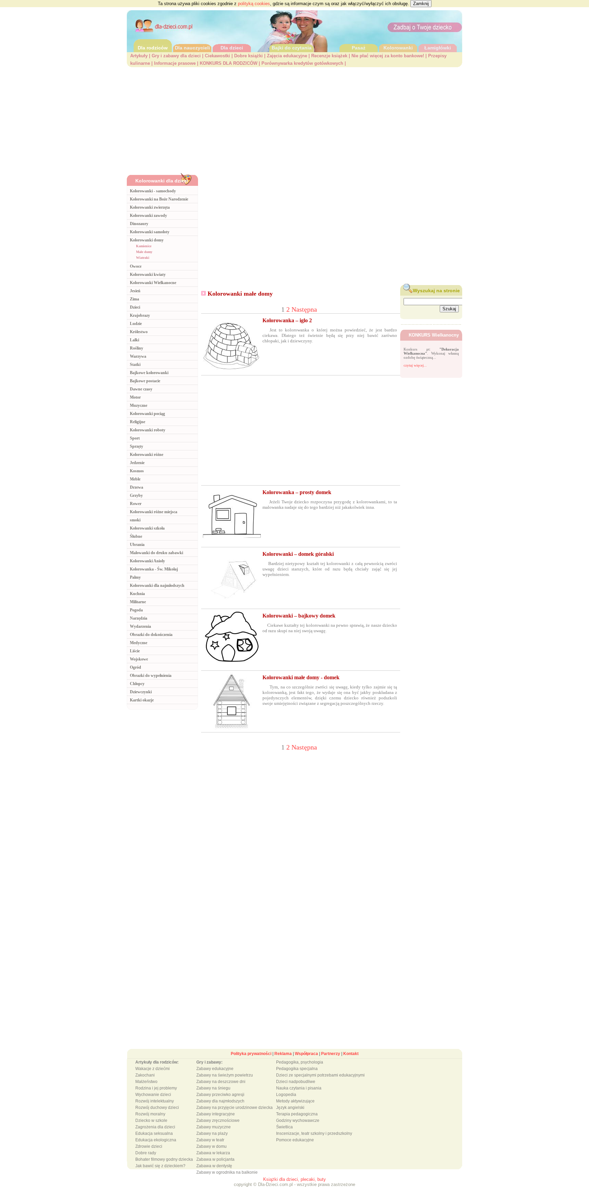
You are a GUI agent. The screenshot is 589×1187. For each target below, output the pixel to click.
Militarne (138, 601)
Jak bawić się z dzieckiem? (160, 1165)
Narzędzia (138, 618)
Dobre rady (145, 1153)
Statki (135, 364)
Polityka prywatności (251, 1053)
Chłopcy (137, 683)
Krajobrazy (140, 315)
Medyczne (138, 642)
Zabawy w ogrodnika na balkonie (227, 1172)
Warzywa (138, 356)
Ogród (135, 667)
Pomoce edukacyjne (295, 1140)
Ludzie (136, 323)
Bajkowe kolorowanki (149, 372)
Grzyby (136, 495)
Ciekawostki (217, 55)
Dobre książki (248, 55)
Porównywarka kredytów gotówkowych (302, 63)
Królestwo (139, 331)
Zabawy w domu (211, 1146)
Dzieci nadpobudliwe (295, 1081)
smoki (135, 520)
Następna (304, 309)
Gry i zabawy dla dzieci (176, 55)
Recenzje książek (329, 55)
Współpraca (306, 1053)
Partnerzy (330, 1053)
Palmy (135, 577)
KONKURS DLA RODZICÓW (228, 63)
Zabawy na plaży (212, 1133)
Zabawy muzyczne (213, 1127)
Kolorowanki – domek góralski (298, 554)
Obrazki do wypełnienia (150, 675)
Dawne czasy (141, 389)
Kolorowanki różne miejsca (153, 511)
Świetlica (284, 1127)
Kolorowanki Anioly (147, 561)
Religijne (137, 421)
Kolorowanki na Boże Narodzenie (159, 199)
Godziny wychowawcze (297, 1120)
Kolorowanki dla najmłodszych (157, 585)
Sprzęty (136, 446)
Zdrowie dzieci (148, 1146)
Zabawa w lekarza (213, 1153)
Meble (135, 479)
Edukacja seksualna (154, 1133)
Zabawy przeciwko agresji (220, 1094)
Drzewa (136, 487)
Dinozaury (139, 223)
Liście (135, 651)
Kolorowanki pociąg (147, 413)
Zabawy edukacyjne (214, 1068)
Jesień (135, 290)
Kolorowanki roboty (147, 430)
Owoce (135, 266)
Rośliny (136, 348)
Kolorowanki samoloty (149, 231)
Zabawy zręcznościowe (218, 1120)
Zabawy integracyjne (215, 1114)
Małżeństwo (146, 1081)
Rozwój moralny (150, 1114)
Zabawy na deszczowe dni (220, 1081)
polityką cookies (254, 3)
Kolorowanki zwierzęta (150, 207)
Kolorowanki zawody (148, 215)
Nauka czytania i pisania (298, 1088)
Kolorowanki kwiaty (148, 274)
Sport (135, 438)
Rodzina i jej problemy (156, 1088)
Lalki (134, 340)
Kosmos (137, 471)
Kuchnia (137, 593)
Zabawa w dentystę (214, 1165)
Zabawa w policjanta (215, 1159)
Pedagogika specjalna (297, 1068)
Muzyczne (138, 405)
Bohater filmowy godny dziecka (164, 1159)
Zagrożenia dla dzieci (155, 1127)
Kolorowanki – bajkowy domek (298, 616)
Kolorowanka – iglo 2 (287, 320)
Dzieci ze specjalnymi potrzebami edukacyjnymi (320, 1075)
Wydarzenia (140, 626)
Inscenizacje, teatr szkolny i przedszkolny (314, 1133)
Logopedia (286, 1094)
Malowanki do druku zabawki (156, 552)
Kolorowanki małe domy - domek (300, 677)
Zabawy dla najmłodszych (220, 1101)
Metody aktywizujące (295, 1101)
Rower (135, 503)
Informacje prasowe (175, 63)
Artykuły (139, 55)
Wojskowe (139, 659)
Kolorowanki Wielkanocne (153, 282)
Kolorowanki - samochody (153, 191)
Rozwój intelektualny (154, 1101)
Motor (135, 397)
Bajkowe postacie (145, 381)
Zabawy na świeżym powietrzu (224, 1075)
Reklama (283, 1053)
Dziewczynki (141, 691)
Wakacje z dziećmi (152, 1068)
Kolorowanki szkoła (147, 528)
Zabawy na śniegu (213, 1088)
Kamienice (143, 246)
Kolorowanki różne (146, 454)
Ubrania (137, 544)
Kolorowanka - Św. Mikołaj (154, 569)
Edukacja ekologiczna (155, 1140)
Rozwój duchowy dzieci (157, 1107)
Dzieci (135, 307)
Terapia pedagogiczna (297, 1114)
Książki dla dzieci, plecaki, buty (294, 1179)
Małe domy (144, 252)
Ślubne (136, 536)
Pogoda (136, 610)
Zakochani (145, 1075)
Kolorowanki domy (147, 240)
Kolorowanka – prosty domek (296, 492)
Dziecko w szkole (151, 1120)
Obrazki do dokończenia (151, 634)
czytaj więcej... (415, 365)
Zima (134, 299)
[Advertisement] (294, 118)
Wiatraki (142, 257)
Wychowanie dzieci (153, 1094)
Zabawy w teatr (210, 1140)
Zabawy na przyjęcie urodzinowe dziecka (234, 1107)
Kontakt (351, 1053)
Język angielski (290, 1107)
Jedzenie (137, 462)
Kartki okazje (142, 700)
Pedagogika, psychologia (299, 1062)
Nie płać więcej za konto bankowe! (387, 55)
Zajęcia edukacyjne (287, 55)
